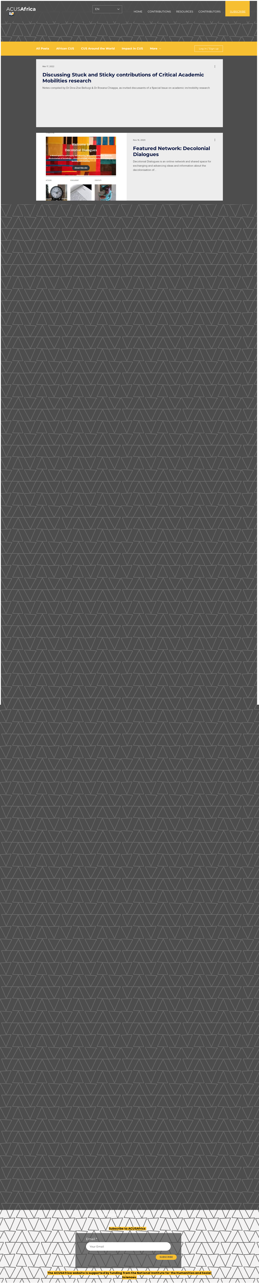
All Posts (42, 48)
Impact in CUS (132, 48)
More (153, 48)
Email (90, 1239)
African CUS (65, 48)
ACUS (21, 9)
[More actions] (216, 66)
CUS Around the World (98, 48)
